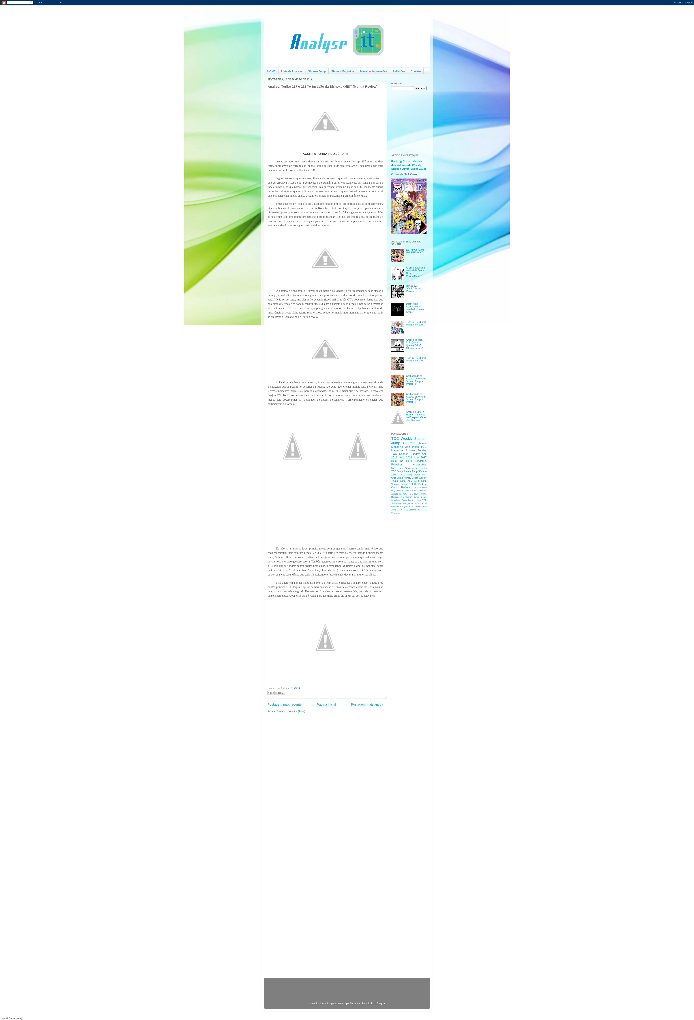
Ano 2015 (409, 443)
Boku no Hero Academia (409, 460)
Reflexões (399, 71)
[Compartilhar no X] (276, 693)
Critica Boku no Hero (411, 500)
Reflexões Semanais (404, 468)
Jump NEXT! (408, 484)
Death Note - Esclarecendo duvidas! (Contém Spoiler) (415, 308)
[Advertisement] (405, 574)
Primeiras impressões (409, 464)
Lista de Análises (292, 71)
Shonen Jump (317, 71)
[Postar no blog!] (273, 693)
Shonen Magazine (342, 71)
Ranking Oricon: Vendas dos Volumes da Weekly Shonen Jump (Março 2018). (409, 165)
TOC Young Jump (409, 474)
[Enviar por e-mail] (269, 693)
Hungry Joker (411, 478)
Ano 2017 (420, 457)
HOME (271, 71)
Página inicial (326, 704)
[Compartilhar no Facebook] (279, 693)
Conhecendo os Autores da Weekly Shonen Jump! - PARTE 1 (416, 398)
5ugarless (355, 1003)
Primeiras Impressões (373, 71)
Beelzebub (406, 487)
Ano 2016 (405, 457)
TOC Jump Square (401, 471)
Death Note (421, 506)
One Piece (412, 446)
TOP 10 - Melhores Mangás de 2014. (416, 359)
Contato (416, 71)
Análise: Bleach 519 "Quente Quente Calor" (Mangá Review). (415, 344)
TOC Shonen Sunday (405, 453)
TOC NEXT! (414, 494)
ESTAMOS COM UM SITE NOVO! (415, 251)
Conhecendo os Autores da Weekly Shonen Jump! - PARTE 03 (416, 380)
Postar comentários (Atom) (291, 711)
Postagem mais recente (284, 704)
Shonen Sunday (416, 450)
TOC (395, 439)
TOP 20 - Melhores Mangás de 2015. (416, 323)
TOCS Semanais (410, 510)
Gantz (424, 494)
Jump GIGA (396, 510)
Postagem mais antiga (367, 704)
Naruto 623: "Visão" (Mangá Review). (414, 289)
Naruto (423, 468)
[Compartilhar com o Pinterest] (283, 693)
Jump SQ (417, 471)
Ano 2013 (413, 481)
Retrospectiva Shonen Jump (405, 497)
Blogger (381, 1003)
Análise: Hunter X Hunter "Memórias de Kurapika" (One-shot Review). (416, 416)
